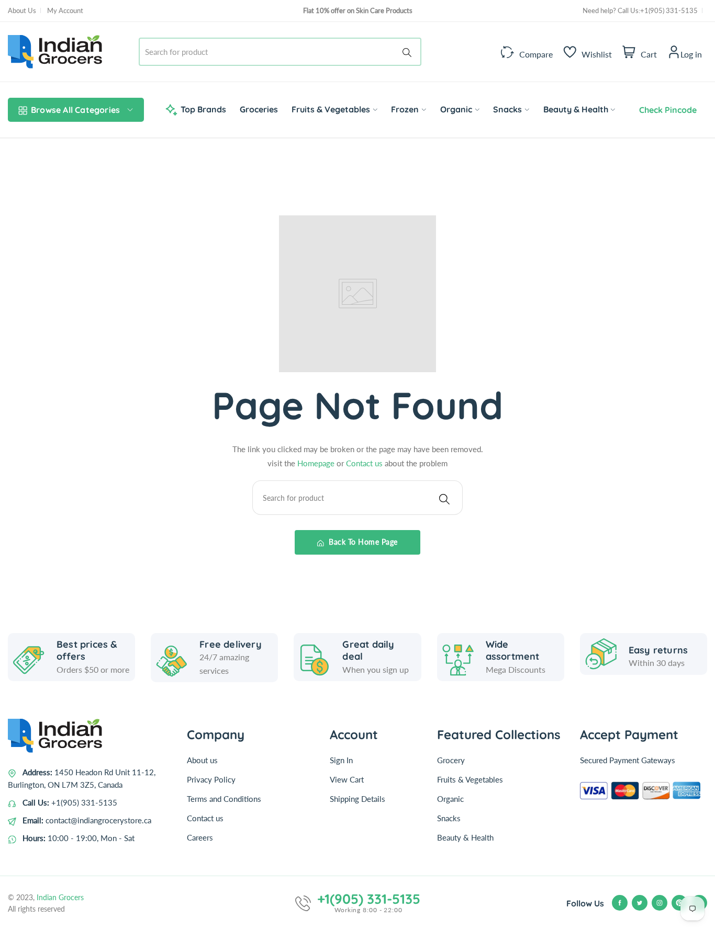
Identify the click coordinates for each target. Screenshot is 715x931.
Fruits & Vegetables (470, 779)
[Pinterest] (679, 903)
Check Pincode (666, 110)
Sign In (341, 760)
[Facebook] (620, 903)
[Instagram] (659, 903)
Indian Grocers (60, 897)
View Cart (347, 779)
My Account (65, 10)
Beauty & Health (465, 837)
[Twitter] (639, 903)
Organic (450, 798)
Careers (200, 837)
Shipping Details (357, 798)
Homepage (317, 463)
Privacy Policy (211, 779)
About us (202, 760)
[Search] (408, 52)
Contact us (365, 463)
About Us (22, 10)
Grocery (451, 760)
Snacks (449, 818)
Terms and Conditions (224, 798)
